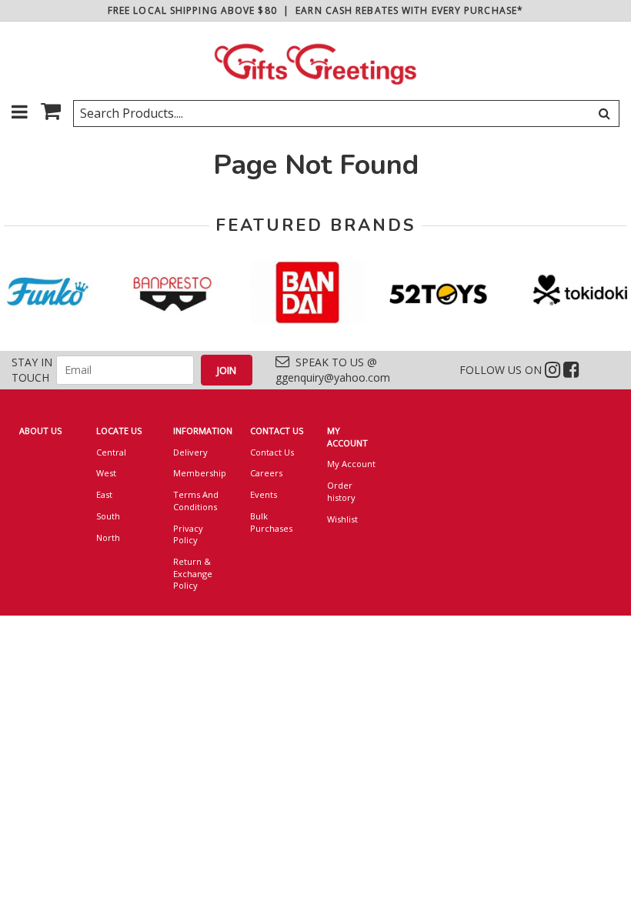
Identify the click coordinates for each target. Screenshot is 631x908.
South (108, 516)
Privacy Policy (188, 534)
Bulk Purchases (271, 522)
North (108, 537)
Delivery (190, 452)
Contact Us (272, 452)
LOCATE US (119, 430)
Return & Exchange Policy (192, 573)
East (104, 494)
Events (263, 494)
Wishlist (342, 519)
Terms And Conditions (196, 500)
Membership (199, 473)
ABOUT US (40, 430)
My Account (351, 463)
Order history (341, 491)
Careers (266, 473)
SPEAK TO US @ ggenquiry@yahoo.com (332, 370)
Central (111, 452)
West (106, 473)
